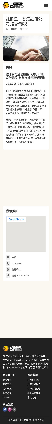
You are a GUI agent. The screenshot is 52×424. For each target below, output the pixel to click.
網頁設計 (39, 420)
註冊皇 (9, 90)
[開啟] (46, 5)
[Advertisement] (26, 178)
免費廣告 (28, 420)
